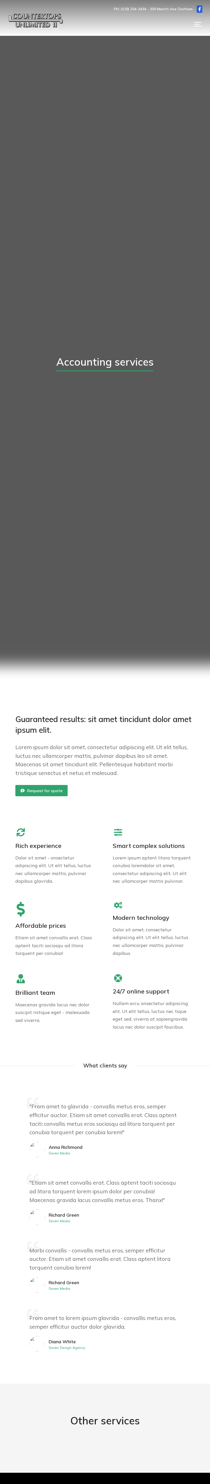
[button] (197, 24)
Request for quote (44, 790)
